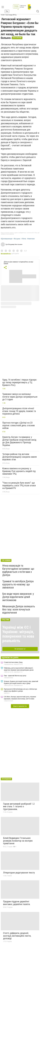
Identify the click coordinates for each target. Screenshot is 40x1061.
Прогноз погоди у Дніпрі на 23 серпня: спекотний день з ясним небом (18, 425)
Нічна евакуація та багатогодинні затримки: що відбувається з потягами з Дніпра (18, 570)
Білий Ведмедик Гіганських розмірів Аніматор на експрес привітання (18, 841)
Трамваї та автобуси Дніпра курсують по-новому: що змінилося (18, 584)
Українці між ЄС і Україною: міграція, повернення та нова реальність (18, 634)
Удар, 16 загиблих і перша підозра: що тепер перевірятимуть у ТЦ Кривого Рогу (19, 382)
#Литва (24, 239)
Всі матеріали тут (20, 649)
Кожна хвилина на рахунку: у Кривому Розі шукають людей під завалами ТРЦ (19, 471)
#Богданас (17, 239)
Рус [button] (7, 11)
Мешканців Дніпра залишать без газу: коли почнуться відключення (18, 609)
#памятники (31, 239)
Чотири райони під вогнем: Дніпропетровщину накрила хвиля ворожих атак (19, 457)
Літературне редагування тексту (19, 872)
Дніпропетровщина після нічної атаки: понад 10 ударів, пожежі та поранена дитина (19, 411)
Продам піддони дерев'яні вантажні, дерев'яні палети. (16, 903)
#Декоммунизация (6, 239)
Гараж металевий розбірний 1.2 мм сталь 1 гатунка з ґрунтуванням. (19, 806)
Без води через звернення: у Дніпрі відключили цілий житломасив (18, 597)
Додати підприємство (20, 706)
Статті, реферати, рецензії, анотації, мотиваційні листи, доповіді (17, 936)
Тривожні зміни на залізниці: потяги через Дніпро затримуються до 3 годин (19, 397)
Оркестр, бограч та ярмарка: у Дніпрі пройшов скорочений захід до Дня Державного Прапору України (19, 441)
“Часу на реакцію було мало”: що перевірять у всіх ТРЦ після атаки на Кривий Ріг (19, 485)
